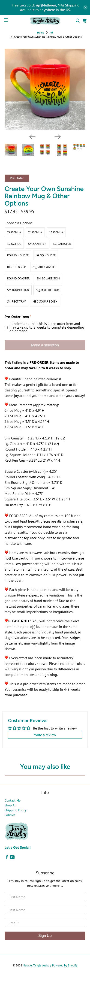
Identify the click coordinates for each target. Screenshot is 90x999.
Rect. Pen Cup (16, 267)
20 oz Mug (35, 232)
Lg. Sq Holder (46, 255)
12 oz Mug (14, 244)
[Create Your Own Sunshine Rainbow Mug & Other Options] (45, 89)
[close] (85, 7)
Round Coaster (18, 278)
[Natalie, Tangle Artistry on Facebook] (7, 858)
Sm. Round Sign (18, 290)
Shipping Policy (16, 810)
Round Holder (18, 255)
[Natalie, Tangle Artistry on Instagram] (12, 858)
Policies (10, 815)
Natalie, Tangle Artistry (37, 965)
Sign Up (45, 936)
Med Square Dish (45, 301)
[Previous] (32, 136)
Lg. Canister (62, 244)
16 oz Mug (56, 232)
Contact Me (13, 800)
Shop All (10, 805)
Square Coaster (45, 267)
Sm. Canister (37, 244)
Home (40, 32)
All (51, 32)
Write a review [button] (45, 735)
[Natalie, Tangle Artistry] (45, 20)
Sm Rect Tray (16, 301)
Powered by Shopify (64, 965)
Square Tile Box (48, 290)
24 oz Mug (14, 232)
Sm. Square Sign (48, 278)
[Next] (57, 136)
